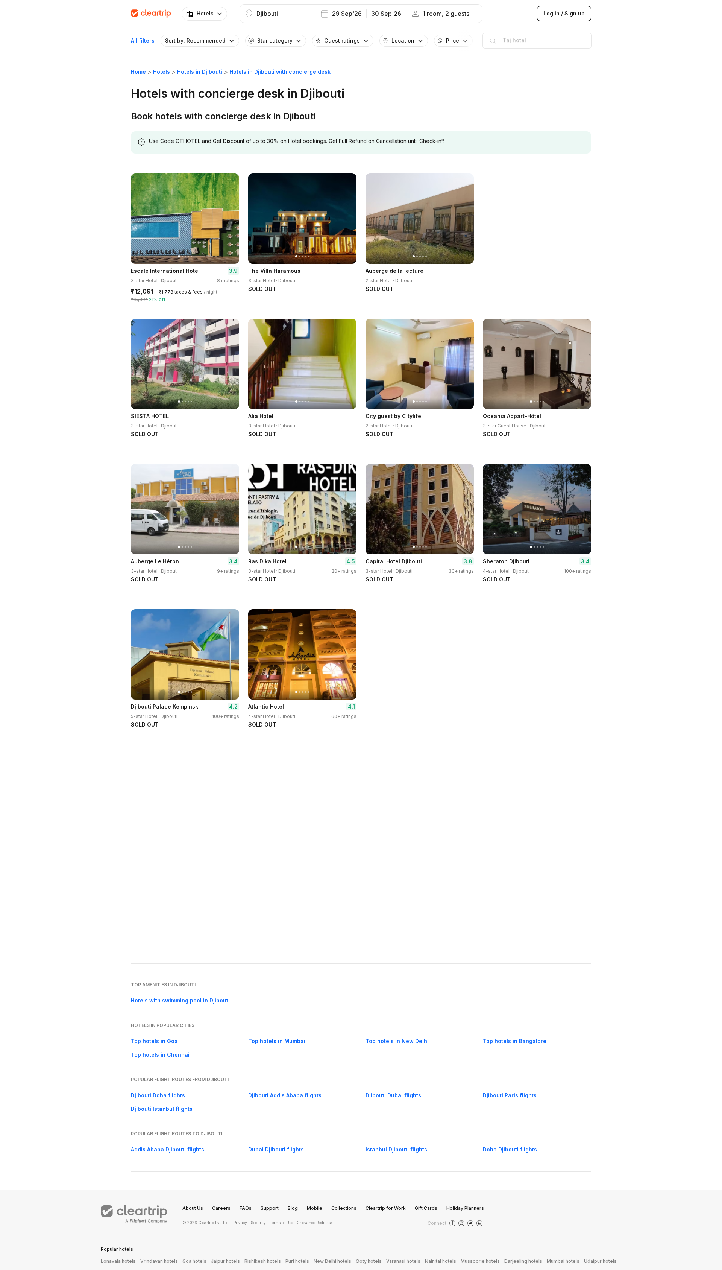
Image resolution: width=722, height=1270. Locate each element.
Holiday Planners (465, 1208)
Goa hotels (194, 1261)
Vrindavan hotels (159, 1261)
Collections (343, 1208)
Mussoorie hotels (480, 1261)
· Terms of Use (280, 1222)
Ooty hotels (369, 1261)
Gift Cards (426, 1208)
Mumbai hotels (563, 1261)
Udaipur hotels (600, 1261)
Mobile (314, 1208)
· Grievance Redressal (314, 1222)
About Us (192, 1208)
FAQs (246, 1208)
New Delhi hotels (332, 1261)
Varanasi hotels (403, 1261)
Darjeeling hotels (523, 1261)
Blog (293, 1208)
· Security (257, 1222)
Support (270, 1208)
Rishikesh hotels (262, 1261)
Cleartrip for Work (386, 1208)
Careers (221, 1208)
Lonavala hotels (118, 1261)
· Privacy (239, 1222)
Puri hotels (297, 1261)
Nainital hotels (440, 1261)
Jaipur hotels (225, 1261)
